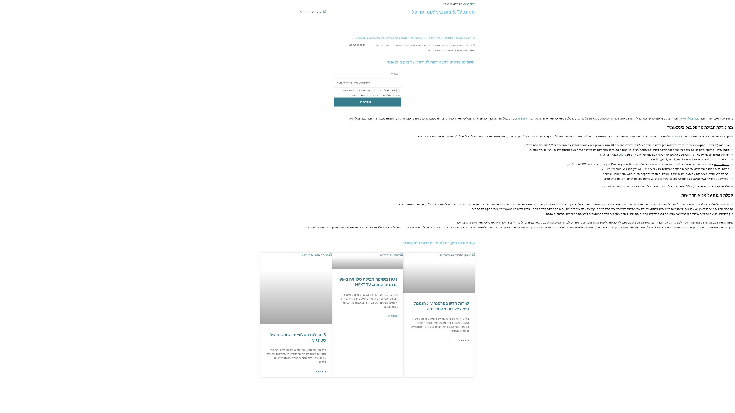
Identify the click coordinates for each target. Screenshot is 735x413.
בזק (695, 227)
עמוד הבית (469, 3)
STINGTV (521, 118)
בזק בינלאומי (690, 118)
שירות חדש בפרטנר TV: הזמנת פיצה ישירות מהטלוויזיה (441, 306)
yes (621, 154)
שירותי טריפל (675, 136)
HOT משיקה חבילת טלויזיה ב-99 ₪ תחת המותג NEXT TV (369, 281)
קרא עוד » (464, 340)
